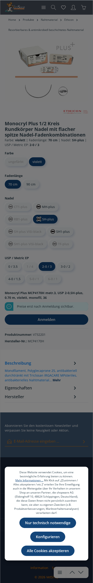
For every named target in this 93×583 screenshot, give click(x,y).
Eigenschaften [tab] (18, 388)
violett (37, 162)
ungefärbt (15, 162)
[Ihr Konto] (73, 7)
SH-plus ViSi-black (28, 231)
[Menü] (43, 7)
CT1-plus (20, 207)
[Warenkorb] (83, 7)
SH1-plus (63, 231)
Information (39, 568)
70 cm (12, 184)
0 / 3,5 (13, 266)
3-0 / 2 (65, 266)
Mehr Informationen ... (29, 480)
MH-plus (48, 207)
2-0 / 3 (47, 266)
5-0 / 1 (34, 279)
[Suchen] (53, 7)
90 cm (30, 184)
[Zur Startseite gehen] (15, 7)
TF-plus (63, 244)
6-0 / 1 (53, 279)
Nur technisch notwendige (47, 522)
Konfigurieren (48, 536)
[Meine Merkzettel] (63, 7)
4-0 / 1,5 (14, 279)
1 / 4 (30, 266)
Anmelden (46, 319)
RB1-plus (21, 219)
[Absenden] (84, 441)
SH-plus (48, 219)
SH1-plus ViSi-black (28, 244)
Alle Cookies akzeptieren (48, 550)
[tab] (41, 371)
